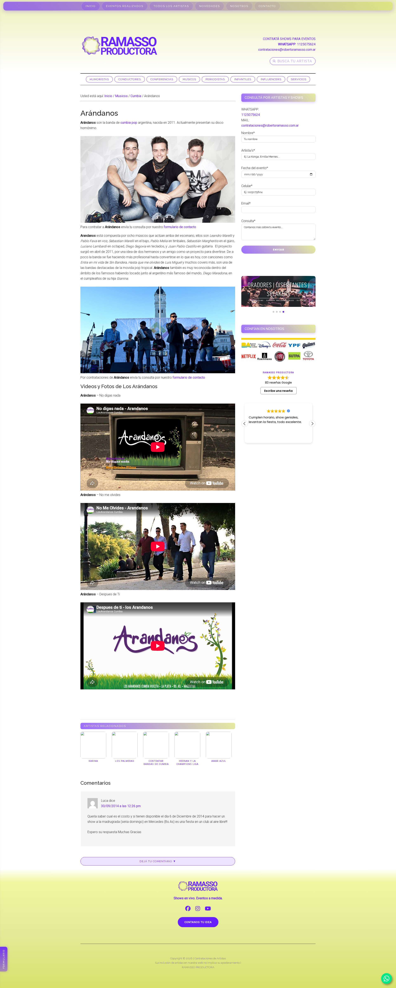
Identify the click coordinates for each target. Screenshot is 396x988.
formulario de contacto (180, 227)
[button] (312, 423)
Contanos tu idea (198, 922)
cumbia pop (128, 123)
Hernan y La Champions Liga (187, 762)
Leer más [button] (268, 437)
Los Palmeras (124, 761)
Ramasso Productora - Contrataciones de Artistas (119, 45)
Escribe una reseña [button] (278, 391)
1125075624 (306, 44)
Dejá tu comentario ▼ (158, 861)
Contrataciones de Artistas (210, 958)
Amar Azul (218, 761)
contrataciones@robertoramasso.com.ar (287, 50)
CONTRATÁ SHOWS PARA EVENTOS (289, 39)
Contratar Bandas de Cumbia (156, 762)
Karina (93, 761)
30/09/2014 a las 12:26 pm (121, 806)
